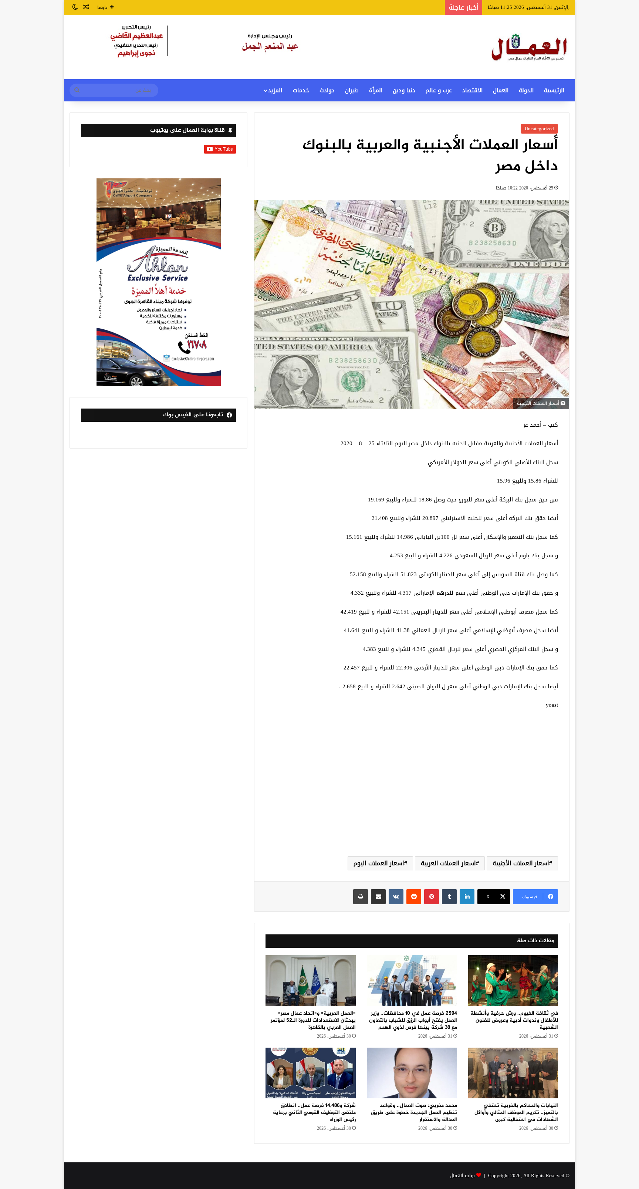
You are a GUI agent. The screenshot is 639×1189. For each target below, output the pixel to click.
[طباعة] (360, 896)
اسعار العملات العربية (448, 863)
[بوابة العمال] (529, 47)
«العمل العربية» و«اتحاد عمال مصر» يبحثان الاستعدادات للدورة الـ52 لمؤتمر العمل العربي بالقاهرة (313, 1020)
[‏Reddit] (413, 896)
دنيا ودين (404, 90)
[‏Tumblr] (449, 896)
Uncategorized (539, 128)
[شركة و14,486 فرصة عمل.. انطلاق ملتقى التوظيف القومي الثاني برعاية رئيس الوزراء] (311, 1073)
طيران (352, 90)
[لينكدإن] (467, 896)
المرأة (375, 90)
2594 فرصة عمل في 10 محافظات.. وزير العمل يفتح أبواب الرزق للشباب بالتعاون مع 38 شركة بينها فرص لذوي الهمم (413, 1020)
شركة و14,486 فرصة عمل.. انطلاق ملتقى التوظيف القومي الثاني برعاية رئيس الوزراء (314, 1112)
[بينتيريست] (431, 896)
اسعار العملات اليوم (379, 863)
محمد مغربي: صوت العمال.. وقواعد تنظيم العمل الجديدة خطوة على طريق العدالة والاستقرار (414, 1112)
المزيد (275, 90)
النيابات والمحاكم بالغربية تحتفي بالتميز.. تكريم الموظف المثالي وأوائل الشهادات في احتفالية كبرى (516, 1112)
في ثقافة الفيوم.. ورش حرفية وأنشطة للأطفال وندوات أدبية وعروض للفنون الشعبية (514, 1020)
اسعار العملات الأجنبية (521, 863)
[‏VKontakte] (396, 896)
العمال (500, 90)
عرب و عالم (439, 90)
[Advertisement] (412, 791)
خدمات (301, 90)
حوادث (327, 90)
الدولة (526, 90)
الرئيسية (554, 90)
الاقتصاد (472, 90)
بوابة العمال (462, 1175)
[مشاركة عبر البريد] (378, 896)
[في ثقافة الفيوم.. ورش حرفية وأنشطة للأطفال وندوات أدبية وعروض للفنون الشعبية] (513, 980)
